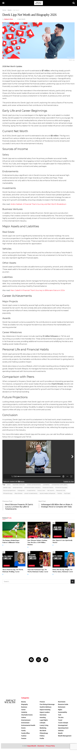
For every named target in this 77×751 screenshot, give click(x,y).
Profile (42, 738)
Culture (23, 717)
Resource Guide (63, 704)
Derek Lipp (7, 487)
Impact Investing (45, 709)
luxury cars (41, 490)
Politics (42, 736)
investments (31, 490)
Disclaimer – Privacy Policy (46, 746)
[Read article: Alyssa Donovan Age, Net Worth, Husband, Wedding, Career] (13, 559)
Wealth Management (64, 736)
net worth (50, 490)
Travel (60, 720)
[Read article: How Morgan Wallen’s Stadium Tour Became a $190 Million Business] (39, 530)
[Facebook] (31, 659)
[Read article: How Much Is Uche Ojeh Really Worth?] (64, 530)
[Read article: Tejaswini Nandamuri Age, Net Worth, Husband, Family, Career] (39, 559)
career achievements (34, 484)
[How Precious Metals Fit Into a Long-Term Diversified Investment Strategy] (32, 674)
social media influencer (47, 493)
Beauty (23, 702)
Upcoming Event (63, 728)
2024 (9, 484)
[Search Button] (74, 3)
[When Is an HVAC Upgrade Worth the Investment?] (57, 674)
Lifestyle (42, 723)
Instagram (21, 490)
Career (6, 565)
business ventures (19, 484)
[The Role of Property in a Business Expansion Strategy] (20, 686)
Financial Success (61, 487)
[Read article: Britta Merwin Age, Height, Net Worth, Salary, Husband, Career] (64, 559)
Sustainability (62, 712)
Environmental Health (28, 725)
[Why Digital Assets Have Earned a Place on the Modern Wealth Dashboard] (7, 674)
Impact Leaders (45, 712)
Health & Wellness (45, 707)
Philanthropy (7, 493)
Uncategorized (62, 725)
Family (23, 730)
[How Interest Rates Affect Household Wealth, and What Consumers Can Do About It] (7, 686)
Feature (23, 738)
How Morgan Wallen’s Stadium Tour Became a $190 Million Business (37, 542)
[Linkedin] (45, 659)
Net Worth (16, 10)
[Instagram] (38, 659)
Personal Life (60, 490)
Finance (42, 702)
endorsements (17, 487)
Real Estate (18, 493)
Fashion (23, 736)
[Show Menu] (3, 3)
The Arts (60, 717)
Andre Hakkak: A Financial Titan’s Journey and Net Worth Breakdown (38, 204)
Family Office (25, 733)
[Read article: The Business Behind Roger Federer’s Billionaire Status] (13, 530)
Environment (25, 723)
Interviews (43, 715)
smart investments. (31, 493)
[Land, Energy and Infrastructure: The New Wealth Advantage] (44, 674)
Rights (60, 709)
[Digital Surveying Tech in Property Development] (32, 686)
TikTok (60, 493)
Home (4, 10)
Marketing (43, 728)
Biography (24, 704)
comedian (46, 484)
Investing (43, 717)
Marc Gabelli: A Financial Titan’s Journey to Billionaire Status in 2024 (38, 290)
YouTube (67, 493)
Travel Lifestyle (63, 723)
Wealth (10, 10)
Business (24, 707)
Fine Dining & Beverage (47, 704)
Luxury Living (44, 725)
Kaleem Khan (8, 19)
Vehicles (61, 730)
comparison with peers (59, 484)
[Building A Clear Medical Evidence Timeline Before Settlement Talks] (69, 674)
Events (23, 728)
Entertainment (25, 720)
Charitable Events (27, 715)
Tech (59, 715)
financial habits (48, 487)
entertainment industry (33, 487)
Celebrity (57, 536)
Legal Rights (44, 720)
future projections (9, 490)
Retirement (61, 707)
